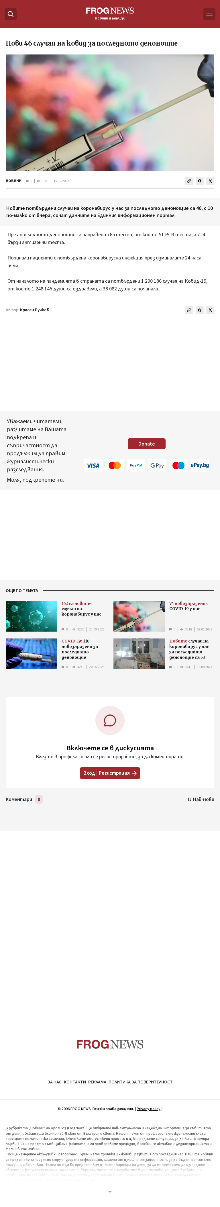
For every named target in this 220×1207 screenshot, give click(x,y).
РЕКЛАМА (97, 1082)
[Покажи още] (110, 1191)
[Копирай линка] (189, 181)
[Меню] (209, 14)
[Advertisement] (110, 924)
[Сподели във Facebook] (200, 181)
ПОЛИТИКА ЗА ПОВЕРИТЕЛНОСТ (141, 1082)
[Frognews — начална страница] (110, 1044)
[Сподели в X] (210, 181)
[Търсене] (11, 14)
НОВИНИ (13, 180)
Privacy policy (148, 1109)
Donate (146, 444)
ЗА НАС (55, 1082)
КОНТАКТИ (75, 1082)
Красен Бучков (34, 310)
